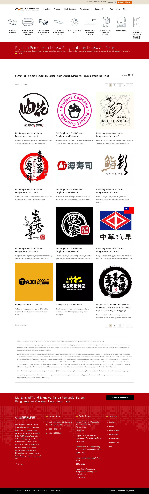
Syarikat (47, 9)
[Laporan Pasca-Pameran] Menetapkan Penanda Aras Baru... (89, 436)
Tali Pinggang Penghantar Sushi (87, 375)
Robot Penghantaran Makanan (53, 375)
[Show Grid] (129, 75)
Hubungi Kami (100, 9)
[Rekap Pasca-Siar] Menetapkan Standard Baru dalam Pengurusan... (88, 424)
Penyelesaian (85, 9)
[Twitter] (19, 464)
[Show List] (132, 75)
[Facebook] (16, 464)
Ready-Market (129, 491)
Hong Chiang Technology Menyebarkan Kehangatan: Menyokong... (86, 471)
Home (20, 53)
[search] (87, 2)
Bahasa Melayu (124, 2)
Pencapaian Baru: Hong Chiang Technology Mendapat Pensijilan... (89, 448)
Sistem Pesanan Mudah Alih (115, 375)
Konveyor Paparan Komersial (28, 304)
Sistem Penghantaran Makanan (70, 375)
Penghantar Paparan (102, 375)
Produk (57, 9)
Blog (125, 9)
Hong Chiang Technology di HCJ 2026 (88, 459)
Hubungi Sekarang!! (120, 397)
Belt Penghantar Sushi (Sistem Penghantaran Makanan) (28, 134)
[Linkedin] (21, 464)
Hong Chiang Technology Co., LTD (37, 490)
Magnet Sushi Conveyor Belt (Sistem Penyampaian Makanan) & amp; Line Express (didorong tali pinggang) (113, 307)
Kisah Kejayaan (70, 9)
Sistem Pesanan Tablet (23, 377)
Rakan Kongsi (115, 9)
